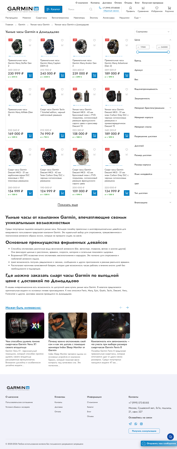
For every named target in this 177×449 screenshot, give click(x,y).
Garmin (21, 24)
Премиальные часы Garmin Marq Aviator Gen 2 (84, 63)
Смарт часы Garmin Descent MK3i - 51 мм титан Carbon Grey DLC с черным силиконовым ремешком (117, 175)
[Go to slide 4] (17, 55)
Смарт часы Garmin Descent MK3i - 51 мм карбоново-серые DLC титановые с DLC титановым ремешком (19, 175)
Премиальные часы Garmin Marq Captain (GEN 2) (50, 63)
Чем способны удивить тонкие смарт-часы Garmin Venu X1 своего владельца (23, 344)
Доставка (107, 2)
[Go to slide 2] (12, 55)
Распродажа (12, 17)
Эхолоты (94, 17)
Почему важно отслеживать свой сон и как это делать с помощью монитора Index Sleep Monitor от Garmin (67, 346)
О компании (82, 2)
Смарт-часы (41, 17)
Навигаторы (79, 17)
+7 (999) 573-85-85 (111, 7)
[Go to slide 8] (57, 55)
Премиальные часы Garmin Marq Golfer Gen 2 (20, 63)
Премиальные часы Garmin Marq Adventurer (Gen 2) (116, 63)
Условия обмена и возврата (18, 407)
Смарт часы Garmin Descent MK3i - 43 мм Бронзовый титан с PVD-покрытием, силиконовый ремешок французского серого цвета (84, 176)
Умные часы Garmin (40, 24)
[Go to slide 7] (24, 55)
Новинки (27, 17)
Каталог (90, 407)
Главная (9, 24)
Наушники (124, 17)
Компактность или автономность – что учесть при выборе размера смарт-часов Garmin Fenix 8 (110, 344)
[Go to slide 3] (14, 55)
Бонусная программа (152, 2)
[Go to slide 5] (19, 55)
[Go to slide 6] (22, 55)
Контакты (95, 2)
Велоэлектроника (60, 17)
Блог (137, 2)
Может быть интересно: (23, 307)
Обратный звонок (111, 10)
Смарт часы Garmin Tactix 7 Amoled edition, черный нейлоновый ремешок (52, 112)
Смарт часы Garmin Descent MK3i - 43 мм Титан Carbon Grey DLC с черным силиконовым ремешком (52, 175)
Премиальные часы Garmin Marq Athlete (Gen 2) (20, 112)
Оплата (118, 2)
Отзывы (128, 2)
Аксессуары (108, 17)
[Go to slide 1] (9, 55)
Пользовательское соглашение (19, 402)
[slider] (138, 52)
